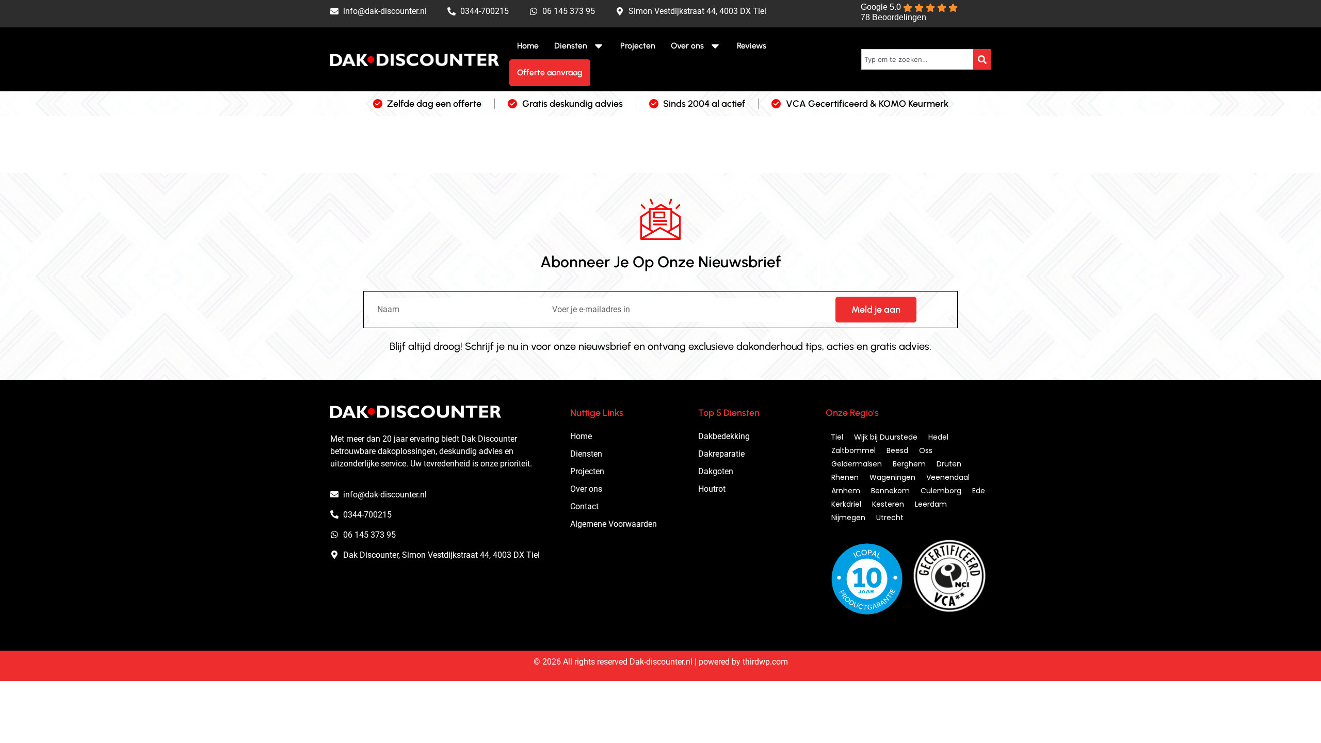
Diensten (570, 46)
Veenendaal (948, 477)
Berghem (909, 464)
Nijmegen (848, 517)
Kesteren (888, 504)
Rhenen (845, 477)
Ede (978, 491)
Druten (949, 464)
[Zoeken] (982, 59)
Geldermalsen (856, 464)
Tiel (837, 437)
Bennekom (890, 491)
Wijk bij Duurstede (885, 437)
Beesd (897, 450)
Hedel (938, 437)
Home (528, 46)
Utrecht (890, 517)
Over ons (687, 46)
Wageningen (892, 477)
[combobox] (917, 59)
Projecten (637, 46)
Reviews (751, 46)
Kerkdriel (846, 504)
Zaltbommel (853, 450)
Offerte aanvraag (550, 72)
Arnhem (845, 491)
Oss (925, 450)
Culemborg (941, 491)
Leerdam (931, 504)
